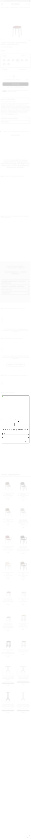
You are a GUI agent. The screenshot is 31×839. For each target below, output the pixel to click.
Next (25, 441)
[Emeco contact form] (28, 836)
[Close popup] (27, 397)
